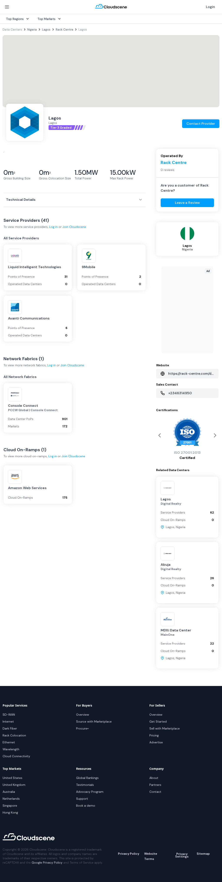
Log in (53, 227)
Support (82, 799)
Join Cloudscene (74, 227)
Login (210, 7)
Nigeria (32, 29)
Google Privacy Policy (47, 862)
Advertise (156, 742)
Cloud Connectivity (16, 756)
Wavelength (11, 749)
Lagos (46, 29)
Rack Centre (64, 29)
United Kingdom (14, 785)
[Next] (159, 435)
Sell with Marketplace (164, 728)
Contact (155, 792)
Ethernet (9, 742)
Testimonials (85, 785)
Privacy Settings (182, 855)
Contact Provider (200, 123)
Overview (82, 715)
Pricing (154, 735)
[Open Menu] (7, 7)
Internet (8, 721)
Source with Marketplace (94, 721)
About (153, 778)
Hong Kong (10, 812)
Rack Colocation (14, 735)
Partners (155, 785)
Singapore (10, 805)
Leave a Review (187, 202)
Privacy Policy (128, 854)
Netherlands (11, 799)
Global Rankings (87, 778)
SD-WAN (9, 715)
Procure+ (82, 728)
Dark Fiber (10, 728)
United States (12, 778)
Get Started (158, 721)
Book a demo (85, 805)
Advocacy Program (89, 792)
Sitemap (203, 854)
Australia (9, 792)
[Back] (215, 435)
